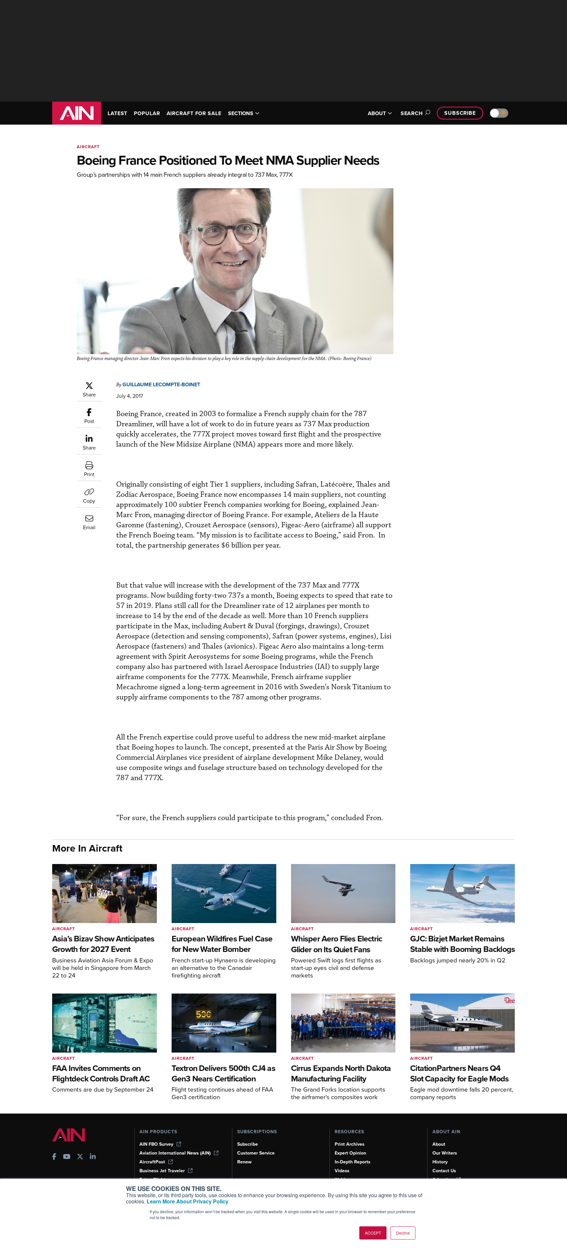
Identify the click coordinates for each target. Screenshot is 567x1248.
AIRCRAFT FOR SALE (194, 113)
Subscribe (460, 113)
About (438, 1144)
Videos (342, 1171)
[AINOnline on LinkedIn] (93, 1157)
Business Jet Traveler (162, 1171)
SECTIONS (240, 113)
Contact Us (444, 1171)
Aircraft (88, 147)
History (440, 1162)
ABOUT (377, 113)
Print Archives (350, 1144)
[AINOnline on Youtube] (67, 1157)
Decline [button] (403, 1233)
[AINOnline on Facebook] (54, 1157)
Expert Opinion (350, 1153)
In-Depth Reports (352, 1162)
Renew (244, 1162)
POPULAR (147, 113)
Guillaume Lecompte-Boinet (161, 384)
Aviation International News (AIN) (175, 1153)
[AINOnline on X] (80, 1157)
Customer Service (256, 1153)
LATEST (117, 113)
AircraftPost (152, 1162)
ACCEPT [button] (373, 1233)
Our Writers (444, 1153)
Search (412, 113)
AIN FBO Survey (156, 1144)
